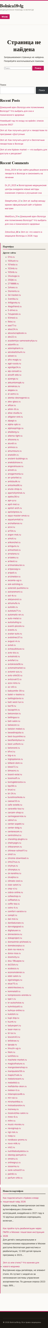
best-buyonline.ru (16, 736)
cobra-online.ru (15, 892)
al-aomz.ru (13, 394)
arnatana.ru (13, 553)
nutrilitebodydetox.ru (18, 1151)
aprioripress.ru (15, 512)
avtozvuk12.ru (14, 679)
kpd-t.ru (12, 999)
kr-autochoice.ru (16, 1002)
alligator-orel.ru (15, 417)
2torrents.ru (13, 291)
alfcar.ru (12, 405)
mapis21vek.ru (15, 1075)
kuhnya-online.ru (16, 1010)
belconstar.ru (14, 713)
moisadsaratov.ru (16, 1105)
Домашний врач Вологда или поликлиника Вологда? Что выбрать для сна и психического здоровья (22, 111)
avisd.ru (12, 645)
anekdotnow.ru (15, 462)
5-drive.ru (12, 310)
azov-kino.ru (14, 683)
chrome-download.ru (18, 858)
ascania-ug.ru (14, 580)
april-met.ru (13, 504)
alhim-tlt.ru (13, 409)
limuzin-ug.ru (14, 1048)
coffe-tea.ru (14, 904)
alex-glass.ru (14, 401)
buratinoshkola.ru (16, 797)
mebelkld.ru (13, 1082)
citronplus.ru (14, 869)
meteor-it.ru (13, 1090)
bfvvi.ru (11, 751)
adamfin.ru (13, 344)
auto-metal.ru (14, 618)
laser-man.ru (14, 1029)
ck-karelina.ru (14, 873)
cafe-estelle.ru (15, 805)
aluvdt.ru (12, 443)
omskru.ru (13, 1158)
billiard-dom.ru (15, 763)
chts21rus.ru (14, 862)
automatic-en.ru (16, 614)
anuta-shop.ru (15, 489)
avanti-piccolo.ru (16, 626)
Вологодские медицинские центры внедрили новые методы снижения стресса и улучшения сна (26, 189)
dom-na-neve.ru (16, 949)
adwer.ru (12, 356)
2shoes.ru (12, 287)
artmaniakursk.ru (16, 565)
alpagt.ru (12, 420)
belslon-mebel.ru (16, 729)
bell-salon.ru (14, 721)
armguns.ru (13, 546)
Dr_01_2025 (10, 185)
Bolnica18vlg (11, 5)
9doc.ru (11, 321)
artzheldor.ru (14, 576)
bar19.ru (12, 706)
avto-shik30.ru (15, 675)
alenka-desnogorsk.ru (18, 397)
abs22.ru (12, 337)
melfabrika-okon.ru (17, 1086)
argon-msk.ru (14, 534)
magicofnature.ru (16, 1063)
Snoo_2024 (10, 170)
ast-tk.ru (12, 595)
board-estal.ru (15, 774)
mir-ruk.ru (12, 1098)
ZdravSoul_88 (11, 232)
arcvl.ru (11, 527)
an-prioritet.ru (14, 477)
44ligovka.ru (14, 302)
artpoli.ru (12, 572)
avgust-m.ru (14, 641)
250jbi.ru (12, 280)
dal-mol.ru (13, 919)
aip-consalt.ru (14, 371)
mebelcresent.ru (16, 1079)
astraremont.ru (15, 591)
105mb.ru (12, 272)
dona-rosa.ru (14, 953)
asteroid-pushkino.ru (18, 588)
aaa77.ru (12, 325)
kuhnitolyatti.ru (15, 1006)
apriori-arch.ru (15, 508)
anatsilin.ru (13, 455)
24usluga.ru (13, 276)
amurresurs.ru (15, 451)
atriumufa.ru (14, 603)
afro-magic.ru (14, 359)
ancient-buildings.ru (18, 458)
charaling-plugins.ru (17, 839)
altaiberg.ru (13, 432)
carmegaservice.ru (17, 816)
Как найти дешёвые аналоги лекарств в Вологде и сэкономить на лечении (26, 174)
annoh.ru (12, 470)
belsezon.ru (13, 725)
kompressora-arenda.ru (19, 995)
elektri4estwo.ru (16, 987)
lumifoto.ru (13, 1056)
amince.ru (12, 447)
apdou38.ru (13, 496)
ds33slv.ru (13, 964)
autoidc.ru (13, 607)
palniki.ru (12, 1174)
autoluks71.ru (14, 611)
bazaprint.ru (14, 710)
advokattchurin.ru (16, 352)
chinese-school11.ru (17, 850)
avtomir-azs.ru (15, 671)
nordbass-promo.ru (17, 1139)
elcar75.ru (13, 983)
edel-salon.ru (14, 976)
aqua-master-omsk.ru (18, 515)
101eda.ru (12, 264)
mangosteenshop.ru (17, 1067)
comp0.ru (12, 915)
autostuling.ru (14, 622)
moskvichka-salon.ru (18, 1113)
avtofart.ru (13, 660)
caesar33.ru (14, 801)
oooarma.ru (13, 1166)
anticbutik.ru (14, 481)
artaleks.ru (13, 557)
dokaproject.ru (15, 938)
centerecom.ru (15, 831)
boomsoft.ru (14, 778)
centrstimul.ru (14, 835)
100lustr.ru (13, 261)
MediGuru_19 (11, 216)
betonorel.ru (14, 748)
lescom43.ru (14, 1037)
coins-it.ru (13, 907)
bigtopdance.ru (15, 759)
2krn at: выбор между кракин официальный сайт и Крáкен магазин (25, 205)
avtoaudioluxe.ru (16, 649)
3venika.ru (13, 299)
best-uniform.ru (15, 744)
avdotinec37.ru (15, 637)
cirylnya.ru (13, 865)
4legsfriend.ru (15, 306)
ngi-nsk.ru (13, 1132)
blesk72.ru (13, 767)
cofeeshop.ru (14, 896)
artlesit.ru (12, 561)
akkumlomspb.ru (16, 382)
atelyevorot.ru (14, 599)
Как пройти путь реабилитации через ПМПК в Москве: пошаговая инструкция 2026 (23, 1232)
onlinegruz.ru (14, 1162)
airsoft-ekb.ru (14, 375)
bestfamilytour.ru (16, 740)
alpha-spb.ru (14, 424)
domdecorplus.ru (16, 945)
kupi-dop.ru (13, 1018)
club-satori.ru (14, 885)
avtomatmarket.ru (16, 668)
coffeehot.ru (14, 900)
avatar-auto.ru (15, 633)
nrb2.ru (11, 1147)
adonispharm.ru (15, 348)
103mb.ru (12, 268)
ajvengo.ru (13, 378)
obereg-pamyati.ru (17, 1155)
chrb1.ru (12, 854)
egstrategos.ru (15, 980)
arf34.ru (12, 531)
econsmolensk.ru (16, 972)
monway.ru (13, 1109)
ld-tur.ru (12, 1033)
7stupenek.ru (14, 314)
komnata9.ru (14, 991)
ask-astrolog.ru (15, 584)
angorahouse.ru (15, 466)
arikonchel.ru (14, 542)
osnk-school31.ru (16, 1170)
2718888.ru (13, 283)
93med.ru (12, 318)
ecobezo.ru (13, 968)
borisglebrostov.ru (17, 782)
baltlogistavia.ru (16, 698)
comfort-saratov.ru (17, 911)
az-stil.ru (12, 687)
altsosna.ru (13, 439)
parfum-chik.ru (15, 1178)
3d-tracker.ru (14, 295)
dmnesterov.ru (15, 934)
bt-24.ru (12, 793)
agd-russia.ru (14, 363)
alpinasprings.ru (15, 428)
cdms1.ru (12, 820)
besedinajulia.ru (16, 732)
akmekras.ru (14, 386)
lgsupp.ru (12, 1044)
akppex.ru (12, 390)
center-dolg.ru (15, 827)
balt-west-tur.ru (16, 702)
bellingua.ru (13, 717)
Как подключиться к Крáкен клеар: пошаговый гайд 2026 (21, 1200)
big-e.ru (12, 755)
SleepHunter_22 (13, 201)
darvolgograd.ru (16, 926)
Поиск (3, 85)
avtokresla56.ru (15, 664)
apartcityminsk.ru (16, 493)
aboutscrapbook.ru (17, 333)
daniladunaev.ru (16, 923)
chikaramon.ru (15, 846)
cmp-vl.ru (12, 888)
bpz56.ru (12, 786)
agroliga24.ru (14, 367)
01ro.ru (11, 257)
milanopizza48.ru (16, 1094)
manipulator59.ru (16, 1071)
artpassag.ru (14, 569)
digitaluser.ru (14, 930)
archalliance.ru (15, 523)
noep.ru (11, 1136)
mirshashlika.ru (15, 1101)
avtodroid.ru (14, 656)
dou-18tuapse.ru (16, 961)
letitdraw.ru (13, 1040)
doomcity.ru (13, 957)
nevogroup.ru (14, 1128)
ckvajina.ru (13, 877)
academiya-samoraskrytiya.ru (22, 340)
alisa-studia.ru (15, 413)
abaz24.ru (13, 329)
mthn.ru (11, 1120)
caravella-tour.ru (16, 808)
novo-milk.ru (14, 1143)
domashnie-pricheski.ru (19, 942)
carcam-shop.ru (15, 812)
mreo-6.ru (13, 1117)
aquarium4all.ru (15, 519)
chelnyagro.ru (14, 843)
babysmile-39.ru (16, 690)
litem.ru (11, 1052)
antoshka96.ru (15, 485)
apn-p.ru (12, 500)
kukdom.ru (13, 1014)
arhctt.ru (12, 538)
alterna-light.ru (15, 436)
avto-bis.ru (13, 652)
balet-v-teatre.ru (16, 694)
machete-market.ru (17, 1059)
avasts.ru (12, 630)
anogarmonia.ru (15, 474)
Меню (5, 16)
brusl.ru (11, 789)
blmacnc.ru (13, 770)
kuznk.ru (12, 1021)
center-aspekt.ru (16, 824)
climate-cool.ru (15, 881)
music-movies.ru (16, 1124)
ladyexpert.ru (14, 1025)
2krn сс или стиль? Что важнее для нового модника (21, 1264)
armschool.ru (14, 550)
